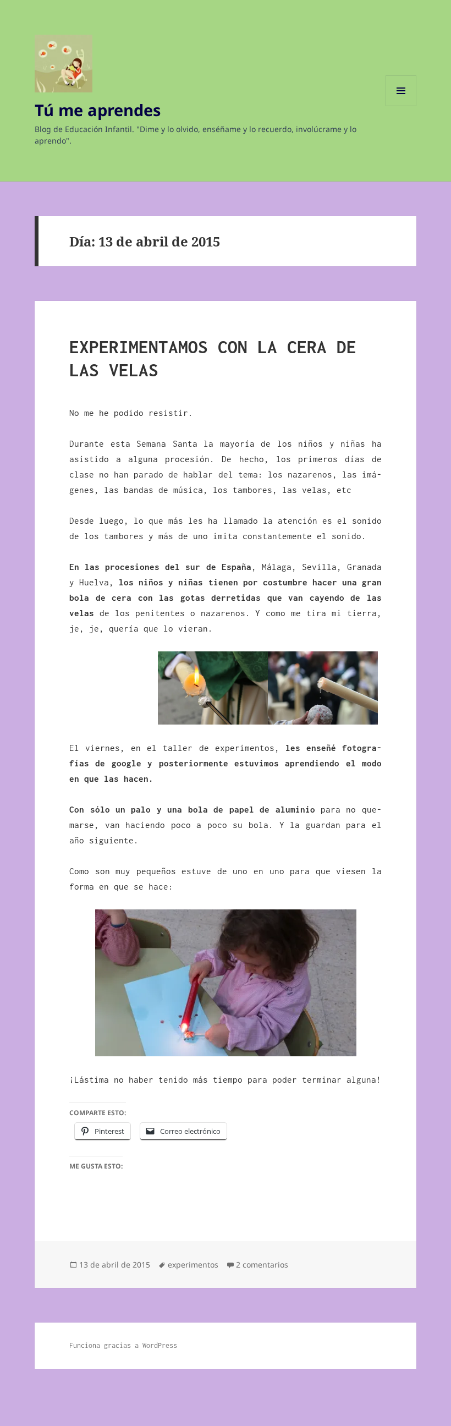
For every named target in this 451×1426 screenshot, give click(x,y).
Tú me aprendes (98, 109)
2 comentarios (262, 1264)
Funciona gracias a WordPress (123, 1345)
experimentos (193, 1264)
